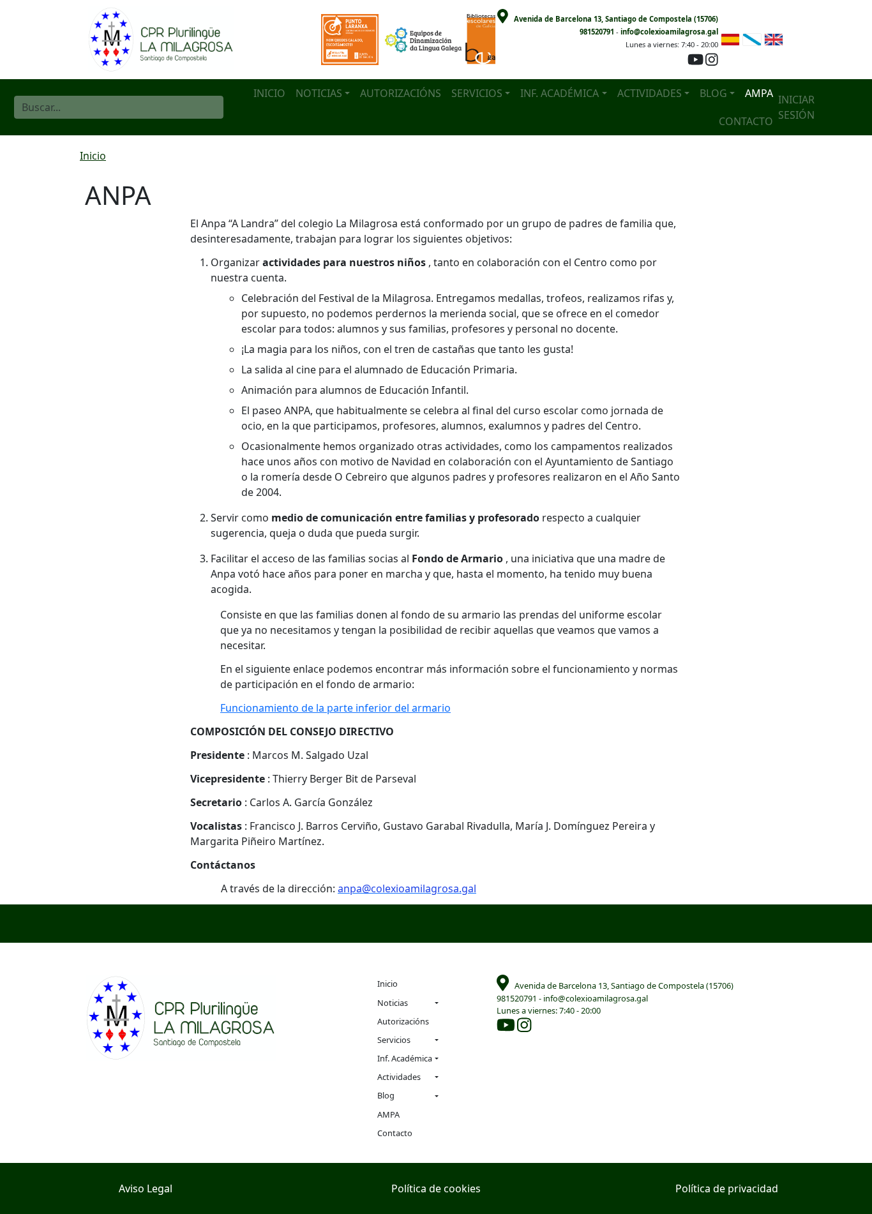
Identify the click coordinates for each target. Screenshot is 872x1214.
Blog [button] (713, 93)
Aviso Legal (145, 1188)
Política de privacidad (726, 1188)
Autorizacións (400, 93)
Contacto (746, 121)
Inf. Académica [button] (559, 93)
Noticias (392, 1002)
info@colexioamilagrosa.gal (669, 31)
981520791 (597, 31)
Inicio (269, 93)
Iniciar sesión (796, 107)
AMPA (759, 93)
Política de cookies (436, 1188)
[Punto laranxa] (353, 38)
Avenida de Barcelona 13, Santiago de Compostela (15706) (616, 19)
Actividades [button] (649, 93)
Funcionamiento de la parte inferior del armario (335, 708)
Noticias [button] (319, 93)
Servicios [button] (476, 93)
